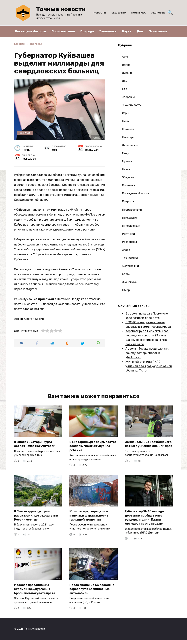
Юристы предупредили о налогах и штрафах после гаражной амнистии (88, 515)
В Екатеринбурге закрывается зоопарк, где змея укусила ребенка (93, 446)
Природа (87, 31)
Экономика (108, 31)
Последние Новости (30, 31)
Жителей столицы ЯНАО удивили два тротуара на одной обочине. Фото (148, 366)
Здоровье (158, 12)
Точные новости (61, 9)
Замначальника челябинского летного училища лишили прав (148, 444)
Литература (130, 145)
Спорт (126, 250)
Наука (126, 31)
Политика (138, 12)
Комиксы (128, 129)
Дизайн (127, 73)
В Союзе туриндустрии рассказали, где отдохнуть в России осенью (36, 515)
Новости (100, 12)
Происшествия (63, 31)
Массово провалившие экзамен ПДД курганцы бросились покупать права (34, 589)
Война (126, 64)
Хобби (126, 274)
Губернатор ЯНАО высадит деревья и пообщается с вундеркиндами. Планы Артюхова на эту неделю (145, 517)
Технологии (130, 258)
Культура (128, 137)
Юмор (126, 290)
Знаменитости (132, 105)
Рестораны (129, 241)
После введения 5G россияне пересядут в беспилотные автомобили (91, 589)
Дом (140, 31)
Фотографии (130, 266)
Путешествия (131, 225)
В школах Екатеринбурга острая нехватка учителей (34, 443)
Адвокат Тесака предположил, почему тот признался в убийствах (147, 353)
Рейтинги (128, 233)
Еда (124, 89)
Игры (125, 113)
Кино (125, 121)
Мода (125, 153)
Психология (158, 31)
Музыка (127, 161)
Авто (125, 56)
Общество (118, 12)
